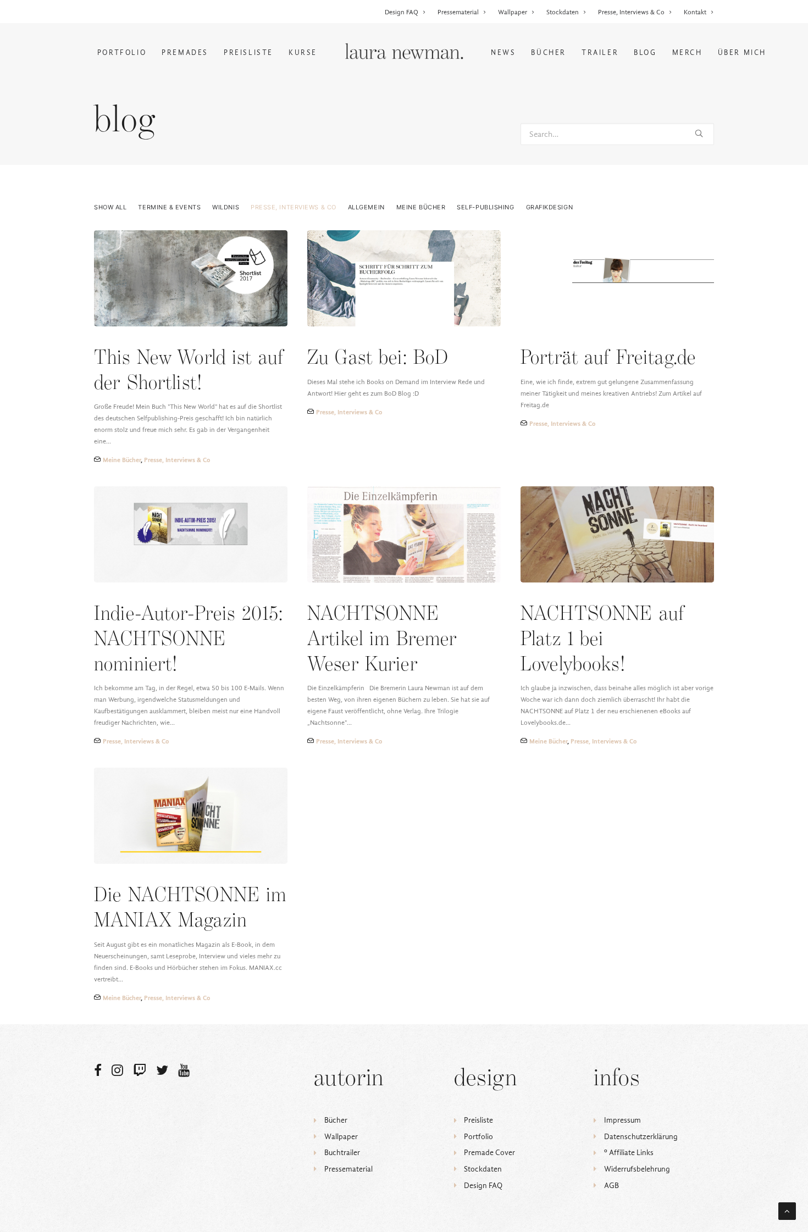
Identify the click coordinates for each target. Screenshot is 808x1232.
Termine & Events (169, 207)
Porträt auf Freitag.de (608, 358)
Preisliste (248, 52)
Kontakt (695, 12)
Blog (645, 52)
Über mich (742, 52)
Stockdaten (562, 12)
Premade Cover (489, 1152)
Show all (110, 207)
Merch (687, 52)
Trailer (600, 52)
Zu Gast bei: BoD (378, 358)
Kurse (303, 52)
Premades (185, 52)
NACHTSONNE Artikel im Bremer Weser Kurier (382, 639)
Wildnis (225, 207)
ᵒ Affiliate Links (629, 1152)
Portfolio (121, 52)
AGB (611, 1185)
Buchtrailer (342, 1152)
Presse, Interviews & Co (631, 12)
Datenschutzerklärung (641, 1136)
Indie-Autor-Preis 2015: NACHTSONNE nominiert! (188, 639)
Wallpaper (512, 12)
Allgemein (366, 207)
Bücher (548, 52)
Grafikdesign (549, 207)
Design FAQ (401, 12)
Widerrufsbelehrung (637, 1169)
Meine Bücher (421, 207)
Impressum (622, 1120)
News (503, 52)
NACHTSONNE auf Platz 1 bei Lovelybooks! (602, 639)
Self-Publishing (485, 207)
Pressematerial (458, 12)
